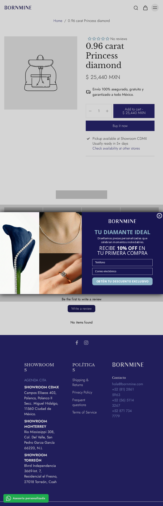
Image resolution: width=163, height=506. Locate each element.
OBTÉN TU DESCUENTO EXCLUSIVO (122, 281)
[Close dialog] (159, 215)
